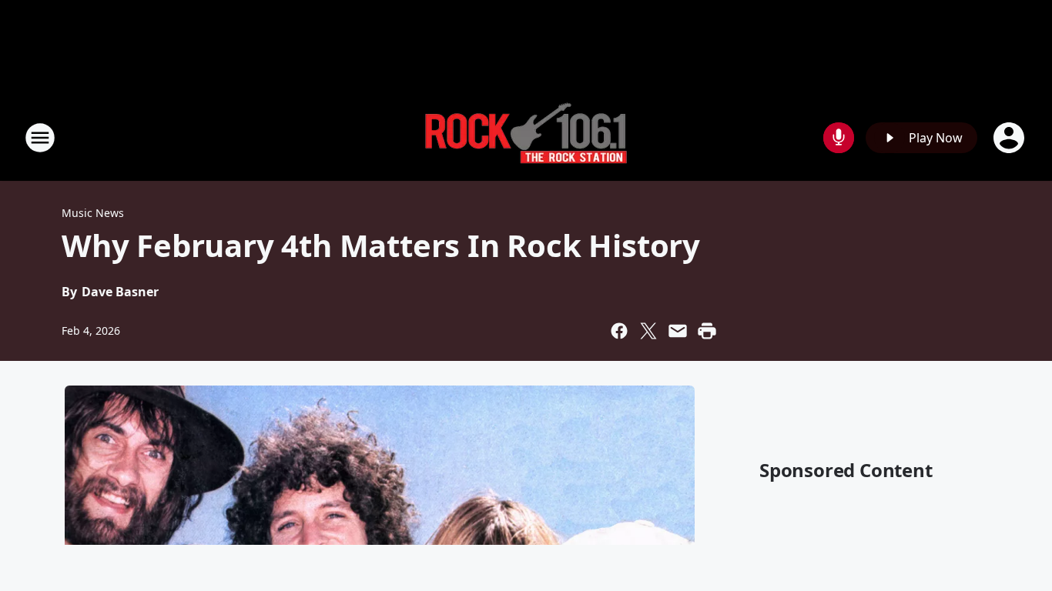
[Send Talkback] (838, 137)
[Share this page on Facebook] (619, 331)
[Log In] (1010, 137)
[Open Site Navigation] (40, 137)
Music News (93, 212)
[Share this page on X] (648, 331)
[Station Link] (526, 137)
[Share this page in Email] (677, 331)
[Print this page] (707, 331)
